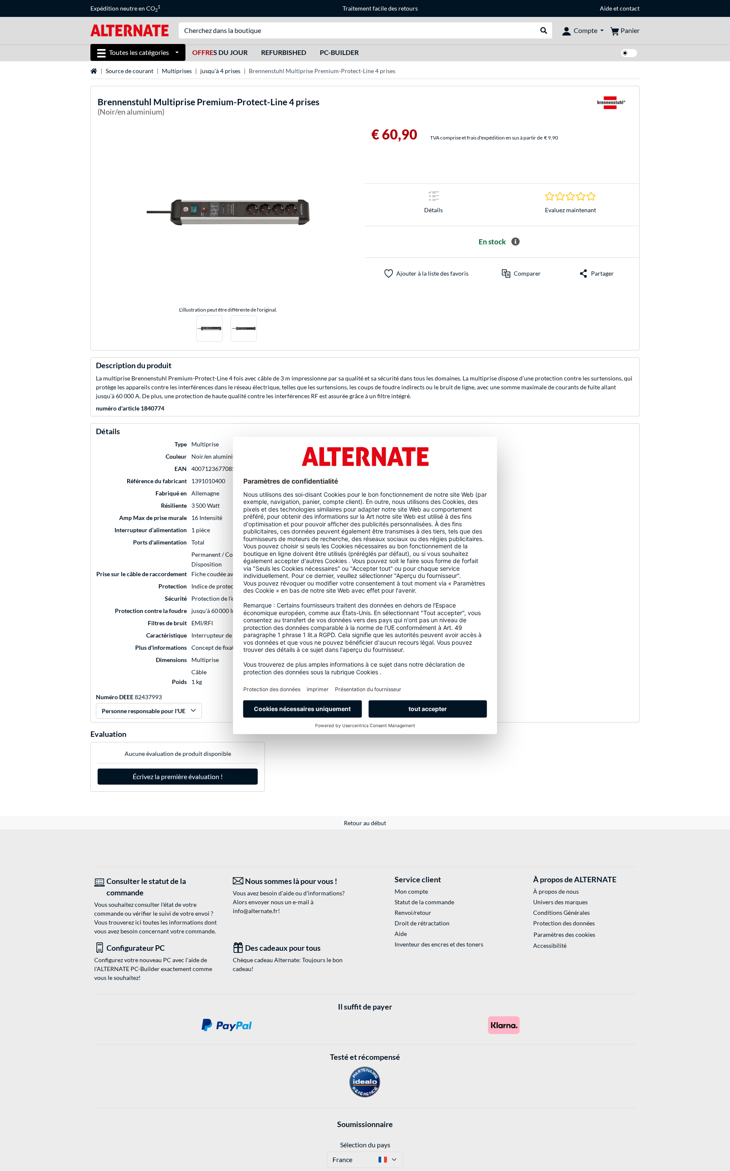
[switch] (629, 53)
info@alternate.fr (255, 910)
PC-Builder (339, 52)
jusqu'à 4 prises (220, 70)
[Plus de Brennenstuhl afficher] (611, 108)
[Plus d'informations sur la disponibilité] (515, 242)
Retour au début (365, 822)
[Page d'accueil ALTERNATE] (129, 30)
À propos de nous (556, 891)
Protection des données (564, 923)
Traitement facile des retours (380, 8)
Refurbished (283, 52)
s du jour (220, 52)
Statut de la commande (424, 902)
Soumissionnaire (365, 1124)
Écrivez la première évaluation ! (178, 776)
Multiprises (177, 70)
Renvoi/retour (413, 912)
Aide (606, 8)
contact (630, 8)
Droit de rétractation (422, 923)
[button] (521, 273)
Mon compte (411, 891)
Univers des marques (560, 902)
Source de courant (129, 70)
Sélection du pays (365, 1145)
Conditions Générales (561, 912)
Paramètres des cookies (564, 934)
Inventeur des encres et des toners (439, 944)
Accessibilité (550, 945)
